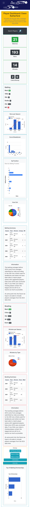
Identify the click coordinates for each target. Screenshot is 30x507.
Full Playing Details (15, 451)
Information (15, 460)
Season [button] (7, 230)
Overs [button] (20, 379)
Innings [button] (21, 230)
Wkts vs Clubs (15, 457)
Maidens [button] (25, 379)
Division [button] (16, 230)
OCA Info (15, 463)
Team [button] (11, 230)
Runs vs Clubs (15, 454)
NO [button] (24, 230)
